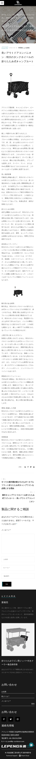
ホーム (4, 14)
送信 (32, 703)
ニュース (11, 14)
